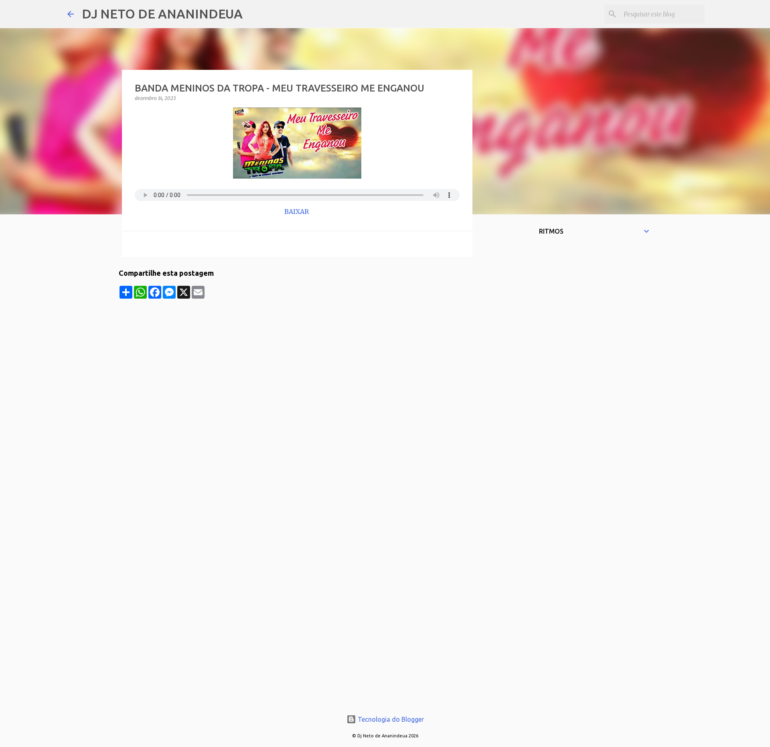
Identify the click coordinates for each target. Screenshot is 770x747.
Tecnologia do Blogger (390, 719)
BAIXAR (297, 212)
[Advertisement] (297, 355)
